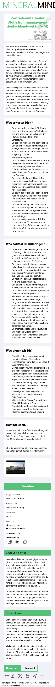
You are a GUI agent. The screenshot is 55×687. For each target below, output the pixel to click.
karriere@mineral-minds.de (29, 439)
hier (31, 451)
